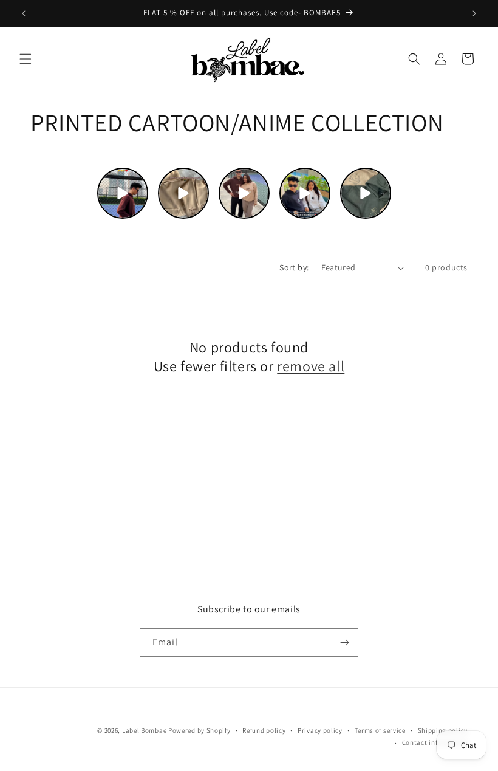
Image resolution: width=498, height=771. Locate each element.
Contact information (435, 742)
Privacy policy (320, 730)
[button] (25, 59)
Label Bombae (144, 730)
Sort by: (294, 267)
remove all (310, 366)
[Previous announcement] (23, 13)
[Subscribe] (344, 642)
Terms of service (380, 730)
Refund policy (263, 730)
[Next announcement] (474, 13)
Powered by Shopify (199, 730)
